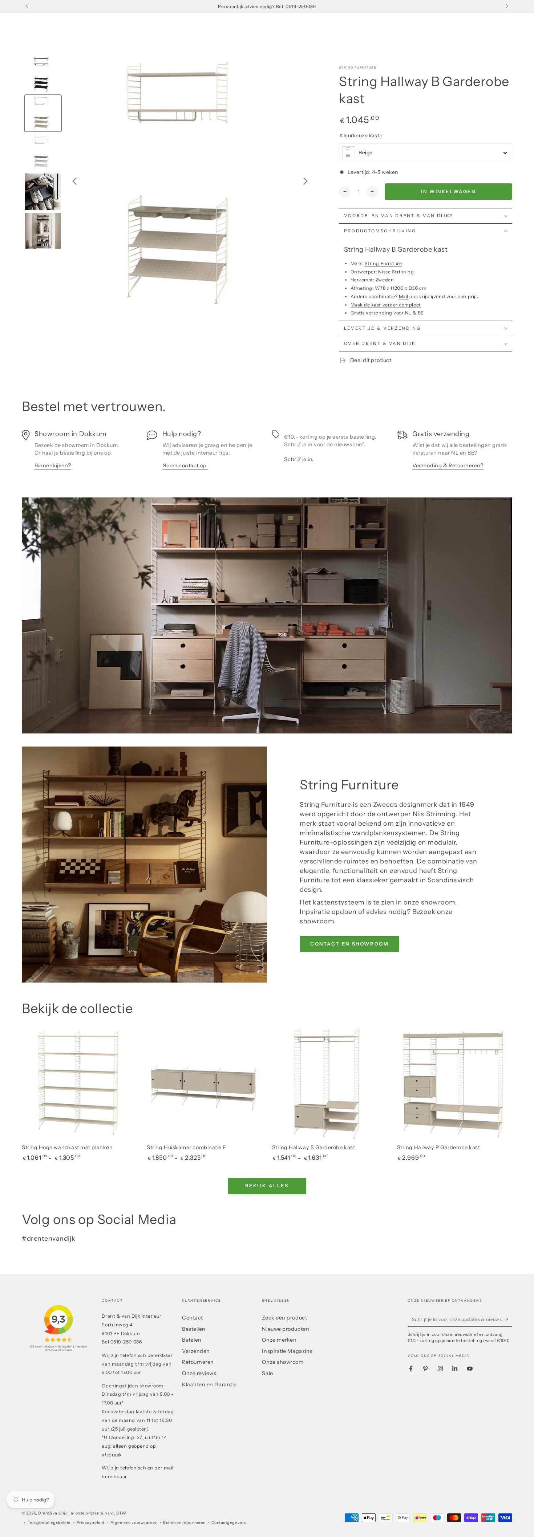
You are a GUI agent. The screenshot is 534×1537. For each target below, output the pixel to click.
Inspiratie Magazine (287, 1351)
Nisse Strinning (396, 272)
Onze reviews (199, 1373)
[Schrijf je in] (508, 1319)
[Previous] (74, 181)
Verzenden (196, 1351)
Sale (267, 1373)
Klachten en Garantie (209, 1384)
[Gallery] (169, 181)
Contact (192, 1317)
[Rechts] (506, 6)
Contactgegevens (229, 1522)
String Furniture (358, 67)
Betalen (192, 1340)
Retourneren (198, 1362)
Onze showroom (282, 1362)
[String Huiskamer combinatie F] (204, 1084)
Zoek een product (284, 1317)
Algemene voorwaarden (134, 1522)
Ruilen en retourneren (184, 1522)
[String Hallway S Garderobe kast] (329, 1084)
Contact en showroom (349, 944)
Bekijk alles (266, 1185)
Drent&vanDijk (53, 1513)
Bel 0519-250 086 (122, 1342)
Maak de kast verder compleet (386, 305)
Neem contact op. (185, 465)
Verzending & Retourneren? (448, 465)
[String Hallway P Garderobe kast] (454, 1084)
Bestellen (194, 1329)
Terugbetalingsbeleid (49, 1522)
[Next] (305, 181)
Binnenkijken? (53, 465)
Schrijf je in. (299, 459)
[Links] (27, 6)
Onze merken (279, 1340)
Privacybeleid (91, 1522)
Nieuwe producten (285, 1329)
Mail (403, 296)
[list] (267, 453)
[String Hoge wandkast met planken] (79, 1084)
